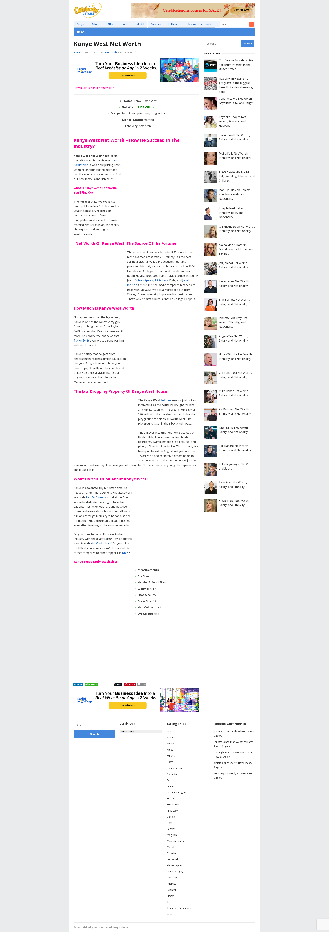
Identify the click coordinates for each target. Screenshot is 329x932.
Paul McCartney (96, 497)
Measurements (175, 841)
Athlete (112, 24)
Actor (126, 24)
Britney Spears (143, 280)
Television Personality (198, 24)
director (171, 786)
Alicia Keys (161, 280)
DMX (125, 553)
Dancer (171, 780)
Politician (173, 24)
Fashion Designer (176, 792)
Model (140, 24)
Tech (169, 902)
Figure (170, 798)
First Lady (172, 810)
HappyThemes (122, 927)
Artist (170, 749)
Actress (96, 24)
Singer (80, 24)
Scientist (171, 889)
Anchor (171, 743)
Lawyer (171, 829)
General (171, 816)
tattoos (166, 400)
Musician (156, 24)
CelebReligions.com (92, 927)
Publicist (171, 883)
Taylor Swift (81, 340)
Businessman (174, 768)
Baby (170, 761)
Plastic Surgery (175, 871)
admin (77, 52)
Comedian (172, 774)
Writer (170, 914)
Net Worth (111, 52)
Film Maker (173, 804)
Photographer (174, 865)
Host (169, 822)
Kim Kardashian (100, 543)
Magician (172, 835)
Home (80, 32)
